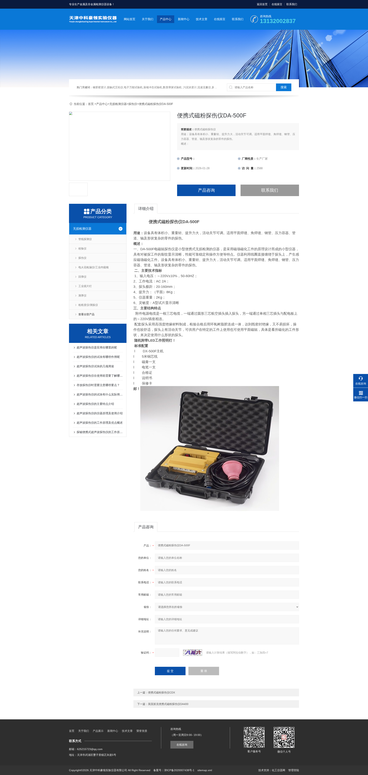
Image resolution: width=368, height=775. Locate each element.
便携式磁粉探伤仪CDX (161, 692)
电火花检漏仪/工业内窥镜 (93, 267)
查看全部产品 (86, 314)
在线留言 (277, 4)
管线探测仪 (85, 239)
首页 (91, 104)
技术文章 (201, 19)
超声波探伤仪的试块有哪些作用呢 (98, 356)
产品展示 (98, 730)
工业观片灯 (85, 286)
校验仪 (82, 248)
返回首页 (262, 4)
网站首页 (129, 19)
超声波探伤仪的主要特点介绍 (95, 403)
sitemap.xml (204, 770)
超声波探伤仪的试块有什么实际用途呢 (100, 394)
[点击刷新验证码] (192, 652)
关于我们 (147, 19)
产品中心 (165, 19)
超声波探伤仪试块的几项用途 (95, 366)
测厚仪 (82, 295)
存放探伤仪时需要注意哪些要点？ (98, 385)
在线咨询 (182, 744)
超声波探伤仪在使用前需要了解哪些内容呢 (100, 375)
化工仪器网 (278, 770)
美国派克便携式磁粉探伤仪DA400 (168, 704)
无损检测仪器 (118, 104)
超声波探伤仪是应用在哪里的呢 (97, 347)
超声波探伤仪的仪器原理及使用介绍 (100, 413)
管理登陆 (293, 770)
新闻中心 (183, 19)
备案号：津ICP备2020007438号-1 (173, 770)
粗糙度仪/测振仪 (88, 304)
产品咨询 (206, 190)
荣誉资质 (141, 730)
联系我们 (291, 4)
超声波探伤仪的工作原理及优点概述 (100, 422)
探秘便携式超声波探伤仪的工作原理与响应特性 (100, 432)
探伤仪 (132, 104)
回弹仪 (82, 276)
